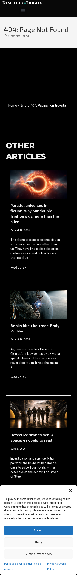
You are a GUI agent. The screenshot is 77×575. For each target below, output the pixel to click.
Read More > (18, 267)
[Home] (5, 36)
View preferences (38, 554)
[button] (70, 491)
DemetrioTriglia (22, 3)
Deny (38, 542)
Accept (38, 530)
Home (12, 105)
